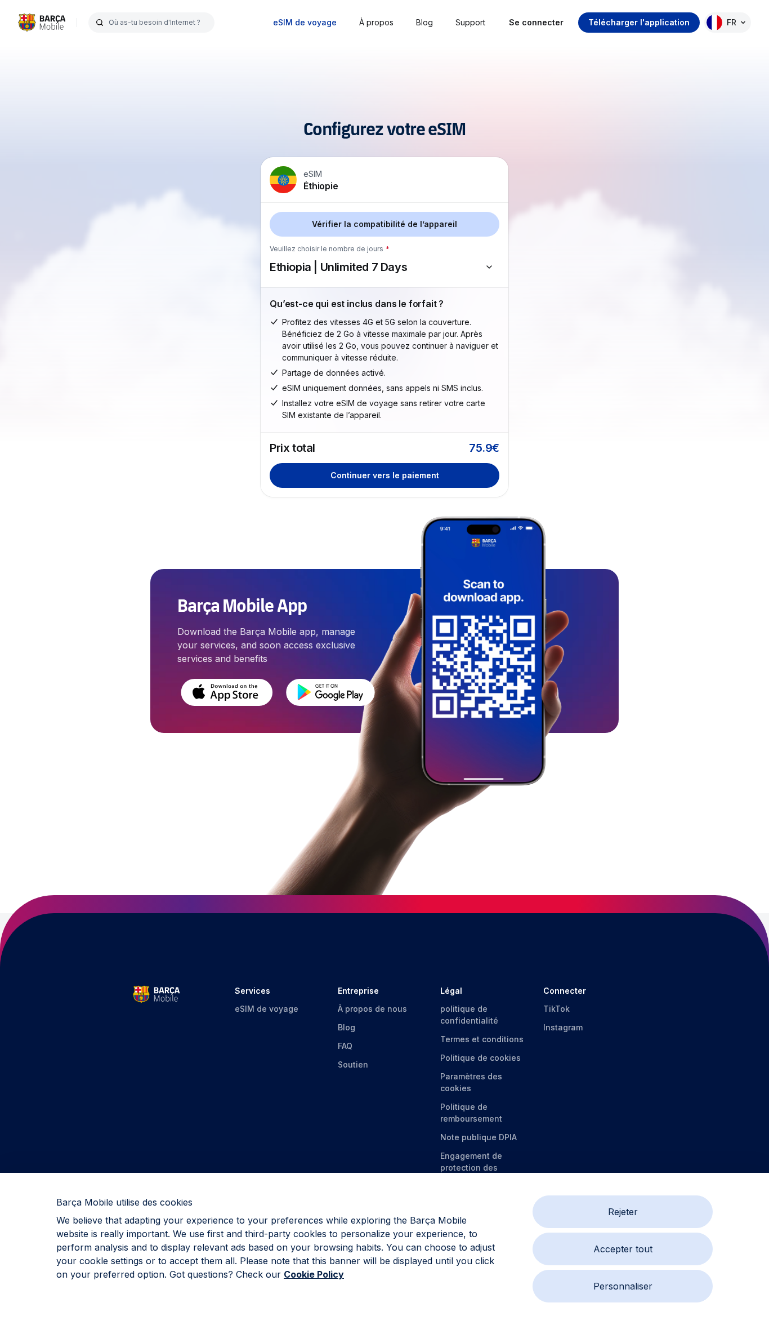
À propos (376, 22)
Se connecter (536, 22)
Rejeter (623, 1211)
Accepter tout (622, 1249)
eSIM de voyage (305, 22)
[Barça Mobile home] (41, 23)
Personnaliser (622, 1286)
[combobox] (158, 22)
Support (470, 22)
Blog (424, 22)
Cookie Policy (314, 1274)
